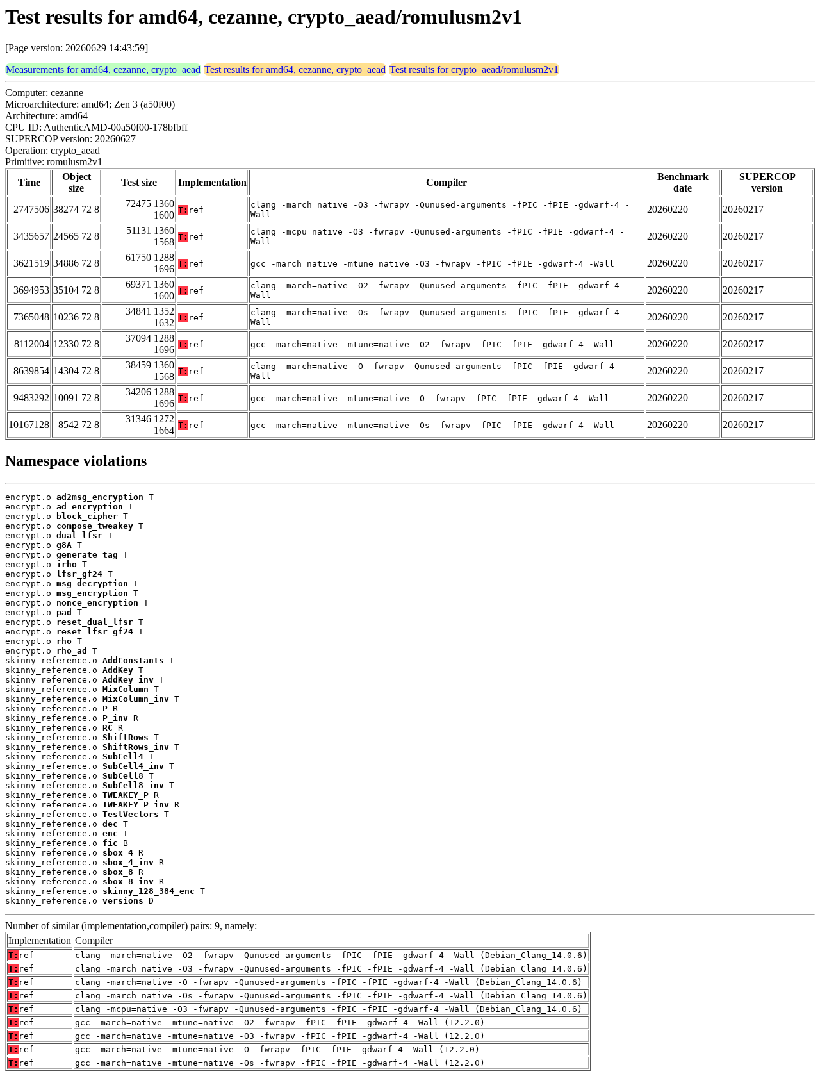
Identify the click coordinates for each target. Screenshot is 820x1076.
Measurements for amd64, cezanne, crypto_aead (103, 69)
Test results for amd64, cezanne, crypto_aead (295, 69)
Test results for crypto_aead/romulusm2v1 (474, 69)
